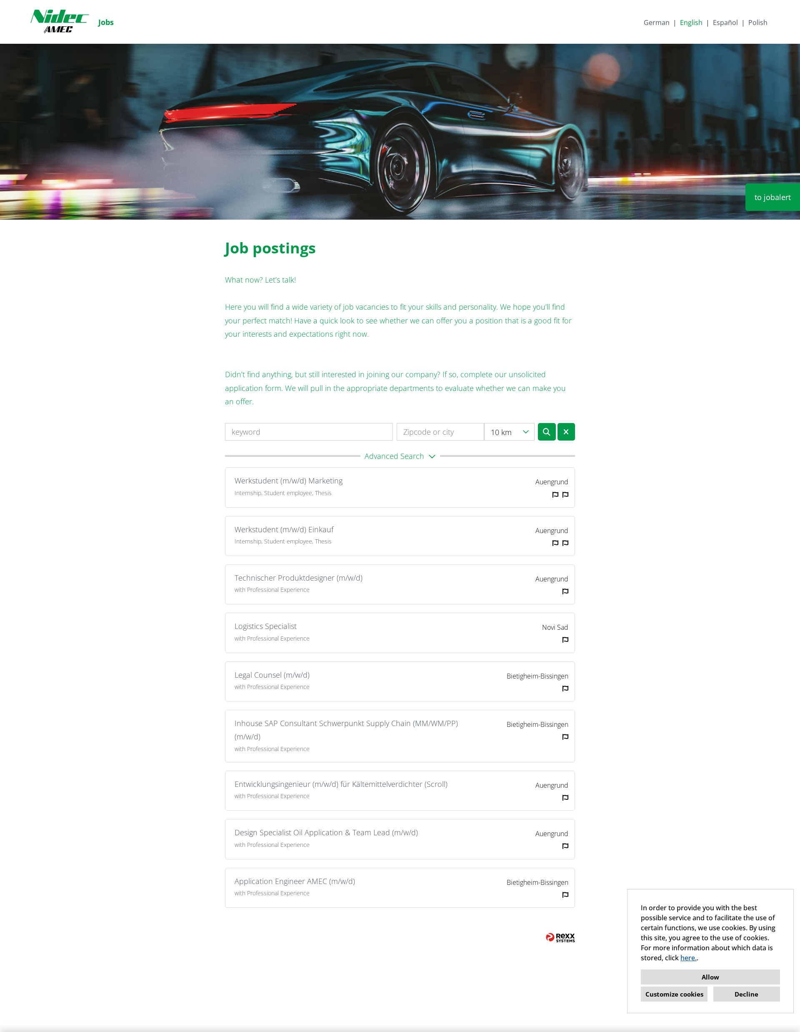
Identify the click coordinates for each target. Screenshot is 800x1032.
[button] (400, 456)
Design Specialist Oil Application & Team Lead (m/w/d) (326, 832)
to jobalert (773, 197)
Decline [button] (746, 994)
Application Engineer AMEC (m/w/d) (295, 881)
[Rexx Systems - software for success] (560, 937)
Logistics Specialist (266, 626)
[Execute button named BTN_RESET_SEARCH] (566, 432)
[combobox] (509, 432)
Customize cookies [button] (674, 994)
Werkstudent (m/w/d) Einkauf (284, 529)
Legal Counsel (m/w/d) (272, 675)
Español (725, 22)
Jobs (106, 22)
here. (688, 957)
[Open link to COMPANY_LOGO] (59, 22)
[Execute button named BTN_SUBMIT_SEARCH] (547, 432)
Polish (758, 22)
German (657, 22)
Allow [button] (710, 977)
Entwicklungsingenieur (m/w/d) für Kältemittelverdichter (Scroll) (341, 784)
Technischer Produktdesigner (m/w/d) (298, 578)
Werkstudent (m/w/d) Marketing (288, 481)
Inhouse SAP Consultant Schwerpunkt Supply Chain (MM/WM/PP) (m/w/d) (346, 729)
